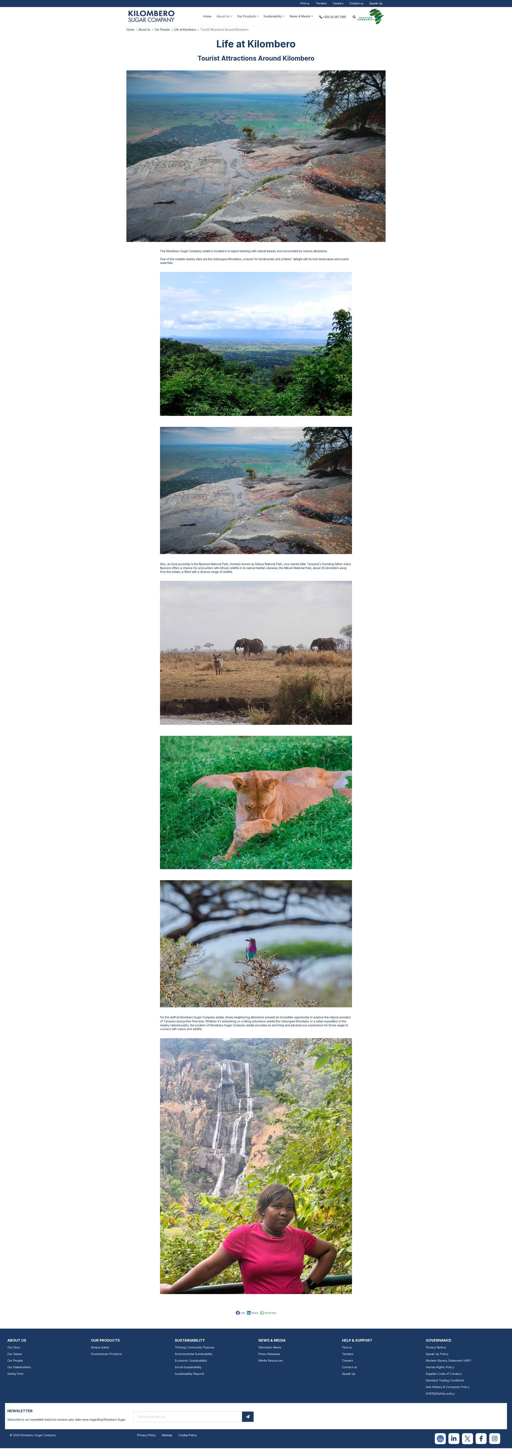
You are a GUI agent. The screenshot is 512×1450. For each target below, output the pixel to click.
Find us (305, 3)
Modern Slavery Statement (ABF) (448, 1360)
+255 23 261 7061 (334, 17)
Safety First (15, 1374)
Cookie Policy (187, 1435)
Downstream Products (106, 1354)
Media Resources (270, 1360)
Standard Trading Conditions (445, 1380)
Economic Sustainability (191, 1360)
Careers (338, 3)
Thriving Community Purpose (194, 1347)
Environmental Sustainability (193, 1354)
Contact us (356, 3)
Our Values (14, 1354)
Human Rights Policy (440, 1367)
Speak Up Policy (437, 1354)
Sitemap (167, 1435)
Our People (15, 1360)
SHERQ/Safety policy (440, 1393)
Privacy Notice (436, 1347)
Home (207, 16)
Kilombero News (269, 1347)
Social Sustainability (188, 1367)
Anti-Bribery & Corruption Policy (447, 1387)
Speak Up (376, 3)
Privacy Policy (146, 1435)
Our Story (13, 1347)
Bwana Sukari (100, 1347)
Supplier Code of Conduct (444, 1374)
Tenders (321, 3)
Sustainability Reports (189, 1374)
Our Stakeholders (19, 1367)
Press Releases (269, 1354)
